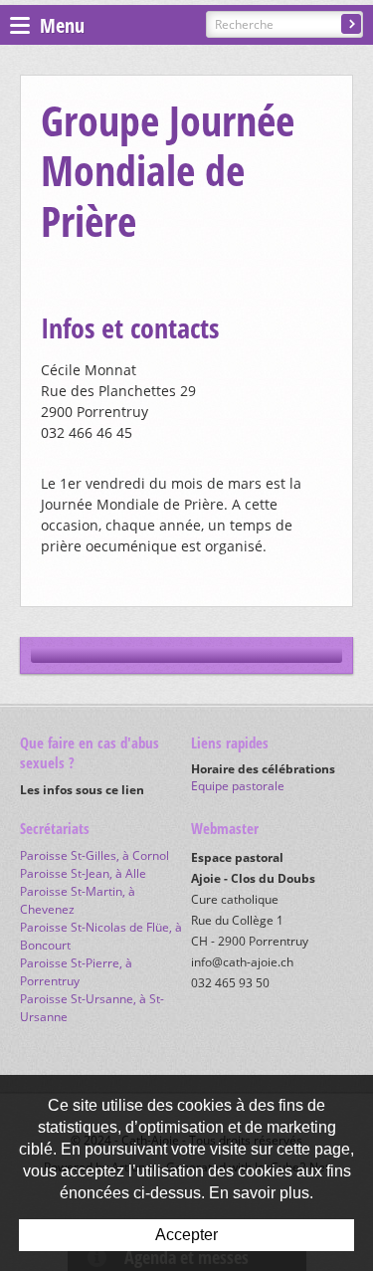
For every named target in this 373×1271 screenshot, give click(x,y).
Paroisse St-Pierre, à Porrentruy (76, 971)
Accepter (186, 1234)
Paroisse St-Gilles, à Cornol (94, 855)
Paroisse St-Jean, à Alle (83, 873)
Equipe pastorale (237, 785)
